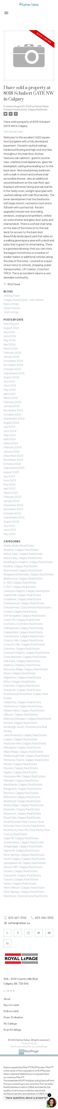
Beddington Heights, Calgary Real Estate (28, 562)
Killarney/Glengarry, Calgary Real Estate (27, 718)
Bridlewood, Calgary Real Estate (23, 578)
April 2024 (10, 439)
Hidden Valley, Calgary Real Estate (24, 710)
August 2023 (11, 472)
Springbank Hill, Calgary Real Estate (25, 863)
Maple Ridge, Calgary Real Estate (23, 751)
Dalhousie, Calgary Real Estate (22, 661)
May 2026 (9, 340)
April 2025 (10, 393)
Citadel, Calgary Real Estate (20, 611)
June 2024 (10, 431)
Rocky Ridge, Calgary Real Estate (24, 805)
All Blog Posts (12, 295)
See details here (13, 131)
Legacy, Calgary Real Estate (20, 739)
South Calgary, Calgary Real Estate (24, 858)
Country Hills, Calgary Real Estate (23, 640)
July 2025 (9, 381)
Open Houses (12, 308)
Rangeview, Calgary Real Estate (23, 788)
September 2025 (14, 373)
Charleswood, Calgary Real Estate (24, 603)
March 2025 (11, 398)
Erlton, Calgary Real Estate (19, 681)
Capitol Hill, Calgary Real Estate (22, 595)
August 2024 (11, 422)
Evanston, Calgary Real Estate (22, 685)
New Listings (11, 303)
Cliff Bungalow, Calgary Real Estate (25, 615)
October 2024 (12, 414)
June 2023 (10, 480)
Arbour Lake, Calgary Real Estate (23, 553)
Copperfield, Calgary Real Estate (23, 632)
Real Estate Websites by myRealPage (29, 1046)
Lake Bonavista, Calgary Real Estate (25, 735)
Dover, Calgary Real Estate (19, 673)
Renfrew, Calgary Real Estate (21, 793)
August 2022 (11, 521)
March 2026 (11, 348)
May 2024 (10, 435)
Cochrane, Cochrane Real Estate (23, 623)
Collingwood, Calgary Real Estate (23, 628)
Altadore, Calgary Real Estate (21, 549)
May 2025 (10, 389)
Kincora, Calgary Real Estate (20, 722)
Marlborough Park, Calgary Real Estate (26, 755)
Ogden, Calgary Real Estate (20, 772)
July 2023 (9, 476)
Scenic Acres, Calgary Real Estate (30, 109)
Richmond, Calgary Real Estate (22, 797)
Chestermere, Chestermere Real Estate (27, 607)
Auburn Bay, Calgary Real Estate (23, 558)
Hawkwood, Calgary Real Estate (23, 706)
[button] (7, 933)
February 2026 (12, 352)
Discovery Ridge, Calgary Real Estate (26, 669)
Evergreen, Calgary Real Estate (22, 689)
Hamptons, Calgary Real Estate (22, 702)
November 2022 (13, 509)
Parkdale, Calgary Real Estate (21, 780)
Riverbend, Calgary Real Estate (22, 801)
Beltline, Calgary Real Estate (21, 566)
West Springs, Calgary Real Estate (24, 891)
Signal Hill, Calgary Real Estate (21, 850)
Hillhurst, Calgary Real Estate (21, 714)
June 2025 (10, 385)
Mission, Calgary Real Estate (20, 764)
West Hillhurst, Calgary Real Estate (24, 887)
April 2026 (9, 344)
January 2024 (12, 451)
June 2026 (10, 336)
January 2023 (11, 501)
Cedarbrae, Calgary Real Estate (22, 599)
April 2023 (9, 488)
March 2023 (11, 492)
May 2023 (9, 484)
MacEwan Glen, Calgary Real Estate (25, 743)
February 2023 (12, 496)
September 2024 (14, 418)
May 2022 (10, 534)
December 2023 (13, 455)
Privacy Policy (28, 1043)
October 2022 (12, 513)
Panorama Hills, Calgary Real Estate (24, 776)
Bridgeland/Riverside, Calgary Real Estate (28, 574)
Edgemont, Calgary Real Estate (22, 677)
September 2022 (14, 517)
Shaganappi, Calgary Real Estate (23, 846)
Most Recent (11, 323)
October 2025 (12, 369)
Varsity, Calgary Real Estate (20, 883)
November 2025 (13, 364)
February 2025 (12, 402)
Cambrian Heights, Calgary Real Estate (27, 591)
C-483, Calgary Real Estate (20, 582)
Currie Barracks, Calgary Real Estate (25, 656)
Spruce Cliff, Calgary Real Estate (23, 867)
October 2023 (12, 464)
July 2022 (9, 525)
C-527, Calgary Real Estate (20, 586)
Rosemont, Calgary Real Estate (22, 813)
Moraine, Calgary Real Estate (21, 768)
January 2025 (12, 406)
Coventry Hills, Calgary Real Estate (24, 644)
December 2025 (13, 360)
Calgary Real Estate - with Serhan (24, 299)
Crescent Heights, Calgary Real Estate (27, 652)
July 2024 (9, 426)
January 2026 (11, 356)
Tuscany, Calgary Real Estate (21, 879)
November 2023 (13, 459)
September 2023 (14, 468)
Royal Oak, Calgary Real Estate (22, 817)
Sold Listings (11, 312)
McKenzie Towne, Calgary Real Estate (26, 760)
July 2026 (9, 332)
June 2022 (10, 529)
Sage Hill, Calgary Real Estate (21, 838)
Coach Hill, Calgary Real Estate (22, 619)
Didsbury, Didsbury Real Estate (22, 665)
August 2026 (11, 327)
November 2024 (13, 410)
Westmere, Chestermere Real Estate (26, 896)
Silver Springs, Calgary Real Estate (24, 854)
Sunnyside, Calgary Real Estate (22, 875)
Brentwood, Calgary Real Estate (23, 570)
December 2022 (13, 505)
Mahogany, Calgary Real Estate (22, 747)
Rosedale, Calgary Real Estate (22, 809)
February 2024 (13, 447)
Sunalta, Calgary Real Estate (21, 871)
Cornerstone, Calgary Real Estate (24, 636)
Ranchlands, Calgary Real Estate (23, 784)
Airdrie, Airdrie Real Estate (19, 545)
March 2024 (11, 443)
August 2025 (11, 377)
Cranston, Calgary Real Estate (21, 648)
